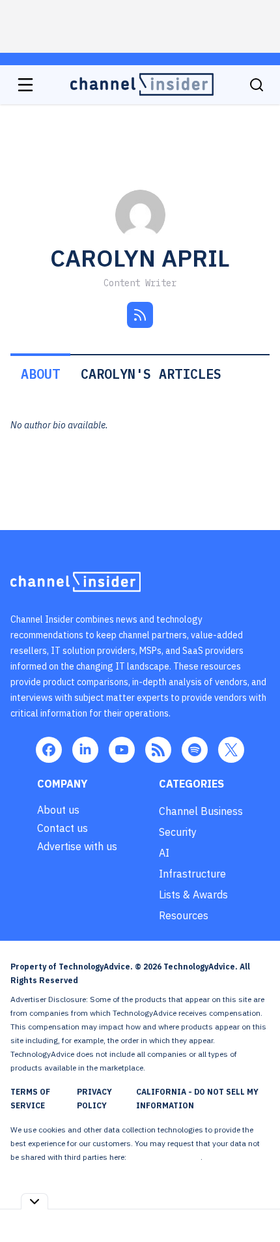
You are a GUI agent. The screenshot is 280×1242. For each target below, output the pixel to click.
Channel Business (201, 811)
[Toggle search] (256, 85)
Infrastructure (192, 873)
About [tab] (40, 374)
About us (58, 810)
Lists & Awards (193, 894)
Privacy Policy (94, 1098)
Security (178, 831)
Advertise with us (77, 846)
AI (164, 852)
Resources (183, 915)
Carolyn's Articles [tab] (151, 374)
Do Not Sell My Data (164, 1157)
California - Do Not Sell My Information (197, 1098)
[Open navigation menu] (25, 85)
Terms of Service (30, 1098)
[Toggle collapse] (34, 1201)
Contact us (62, 828)
